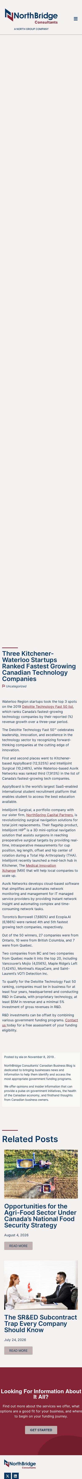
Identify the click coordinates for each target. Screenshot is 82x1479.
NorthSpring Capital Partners (49, 815)
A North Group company (31, 29)
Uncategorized (16, 686)
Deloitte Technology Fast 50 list (47, 706)
